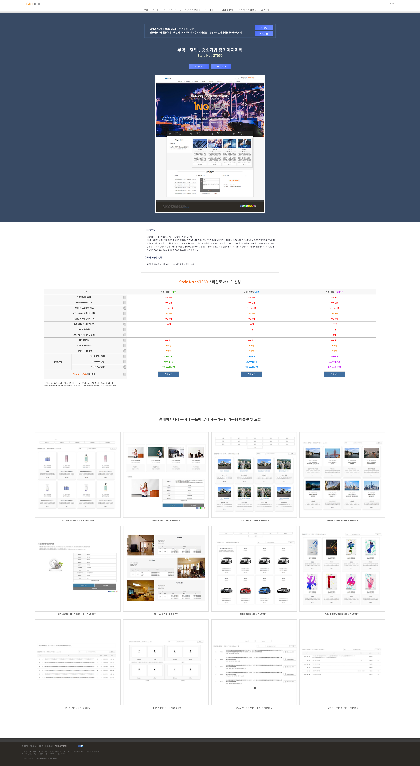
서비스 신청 (264, 33)
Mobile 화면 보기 (221, 67)
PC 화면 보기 (199, 67)
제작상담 (264, 27)
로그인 (392, 4)
